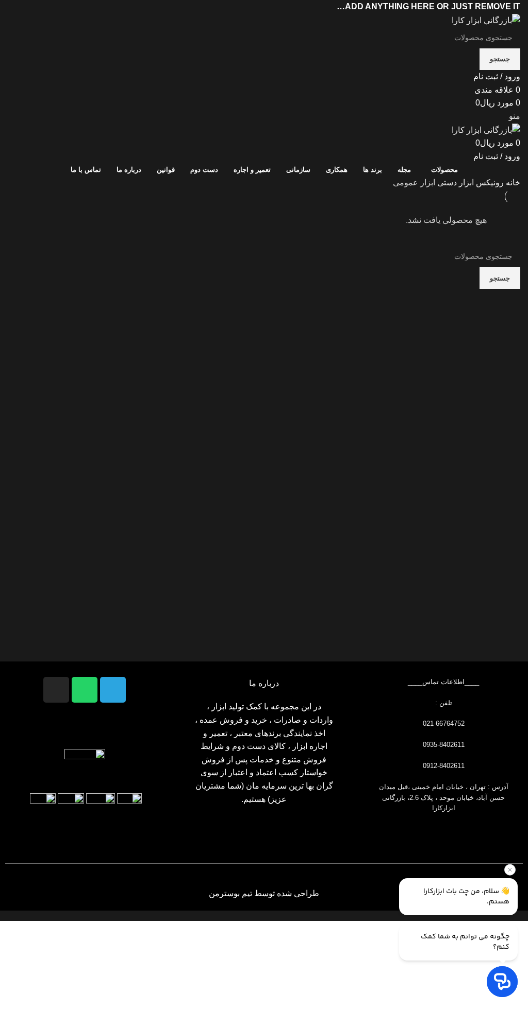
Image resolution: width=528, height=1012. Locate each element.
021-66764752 (444, 723)
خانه (512, 182)
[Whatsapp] (84, 690)
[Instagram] (56, 690)
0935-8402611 (444, 744)
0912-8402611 (444, 766)
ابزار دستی (454, 182)
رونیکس (489, 182)
